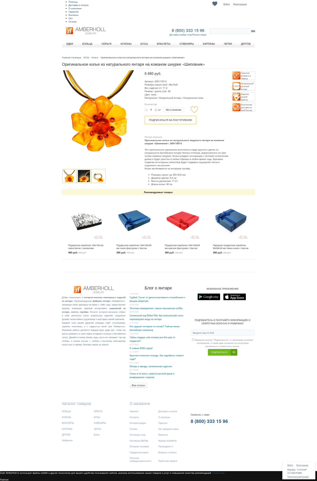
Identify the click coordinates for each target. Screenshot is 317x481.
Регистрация (302, 465)
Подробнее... (219, 472)
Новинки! (134, 411)
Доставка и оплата (78, 5)
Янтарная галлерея (139, 446)
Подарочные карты (139, 452)
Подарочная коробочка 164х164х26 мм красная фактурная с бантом (182, 247)
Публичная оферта (167, 460)
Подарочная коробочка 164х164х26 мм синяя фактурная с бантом (133, 247)
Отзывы (73, 21)
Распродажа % (165, 446)
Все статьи (138, 385)
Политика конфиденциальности (140, 459)
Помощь (73, 1)
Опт (71, 18)
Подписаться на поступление (170, 120)
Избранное (67, 440)
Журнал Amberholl (167, 440)
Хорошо (4, 479)
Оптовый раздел (138, 422)
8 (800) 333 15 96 (188, 30)
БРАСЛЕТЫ (68, 422)
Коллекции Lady (138, 434)
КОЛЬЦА (66, 411)
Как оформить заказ (168, 428)
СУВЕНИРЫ (100, 422)
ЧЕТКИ (97, 428)
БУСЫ (97, 416)
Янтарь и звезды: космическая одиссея (151, 366)
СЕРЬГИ (98, 411)
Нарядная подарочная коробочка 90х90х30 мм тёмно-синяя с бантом (230, 247)
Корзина (291, 469)
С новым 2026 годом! (141, 348)
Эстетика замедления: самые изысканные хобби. (156, 308)
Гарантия (74, 11)
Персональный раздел (298, 476)
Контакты (73, 15)
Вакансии (163, 434)
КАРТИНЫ (67, 428)
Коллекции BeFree (139, 440)
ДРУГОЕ (66, 434)
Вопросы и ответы (167, 452)
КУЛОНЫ (66, 416)
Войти (290, 465)
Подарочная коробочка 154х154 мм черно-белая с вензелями (85, 247)
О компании (75, 8)
